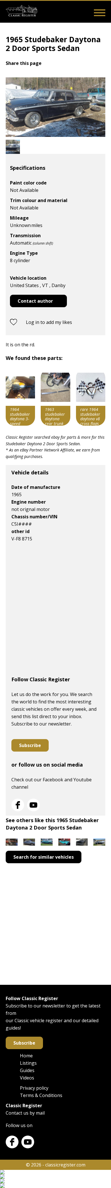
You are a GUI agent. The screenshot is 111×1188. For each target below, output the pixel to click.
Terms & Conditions (41, 1095)
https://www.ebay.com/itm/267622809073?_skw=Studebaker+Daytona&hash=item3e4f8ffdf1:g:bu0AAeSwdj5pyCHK (90, 397)
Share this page (24, 63)
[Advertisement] (55, 611)
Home (26, 1056)
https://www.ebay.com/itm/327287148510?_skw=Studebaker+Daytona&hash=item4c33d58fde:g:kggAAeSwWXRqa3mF (55, 397)
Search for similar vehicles (43, 857)
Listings (28, 1063)
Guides (27, 1070)
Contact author (35, 301)
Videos (27, 1078)
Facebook (17, 805)
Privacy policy (34, 1088)
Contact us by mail (25, 1113)
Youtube (33, 805)
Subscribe (30, 745)
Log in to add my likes (49, 322)
